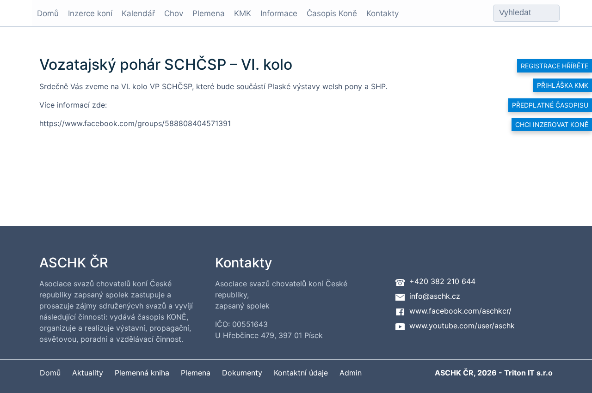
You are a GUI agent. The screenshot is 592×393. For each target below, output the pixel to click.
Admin (350, 372)
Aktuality (87, 372)
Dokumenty (242, 372)
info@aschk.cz (434, 296)
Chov (173, 13)
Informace (278, 13)
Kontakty (382, 13)
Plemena (208, 13)
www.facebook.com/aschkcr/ (460, 310)
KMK (242, 13)
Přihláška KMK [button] (562, 85)
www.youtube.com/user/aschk (462, 325)
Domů (48, 13)
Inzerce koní (90, 13)
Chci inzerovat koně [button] (551, 124)
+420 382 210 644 (442, 281)
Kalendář (138, 13)
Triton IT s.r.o (528, 372)
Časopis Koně (332, 13)
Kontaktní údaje (301, 372)
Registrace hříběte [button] (554, 66)
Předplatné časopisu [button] (550, 105)
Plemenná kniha (142, 372)
